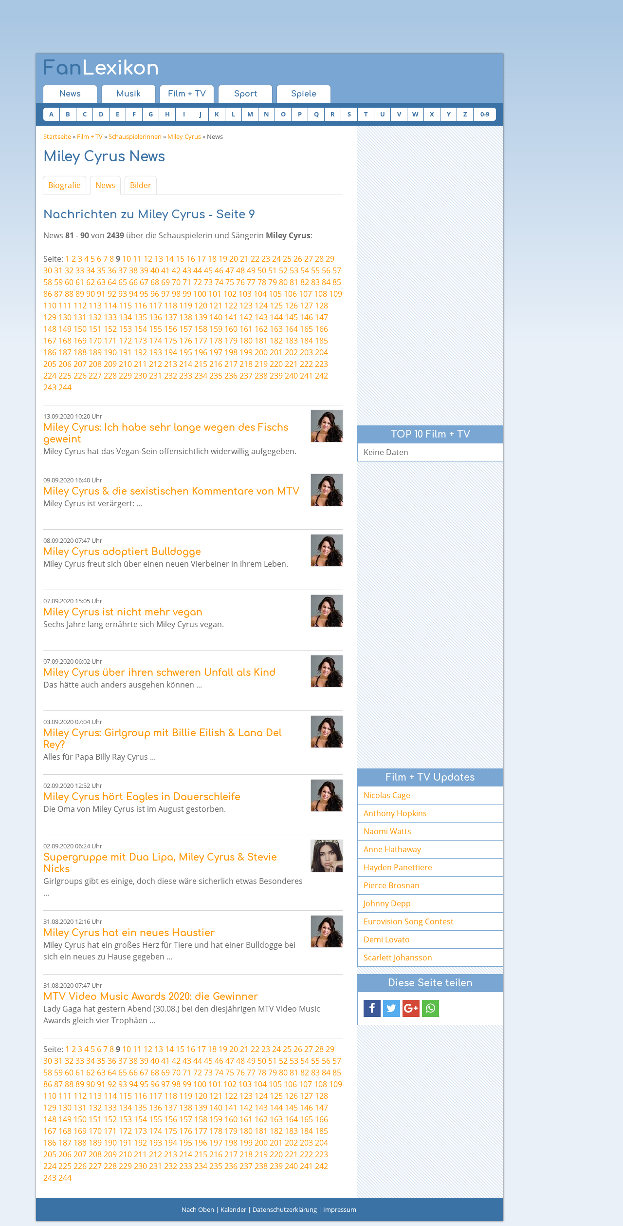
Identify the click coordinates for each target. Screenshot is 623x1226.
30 (47, 270)
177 (200, 340)
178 (215, 340)
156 (170, 329)
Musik (128, 94)
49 (251, 270)
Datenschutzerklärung (285, 1209)
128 (321, 305)
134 (125, 317)
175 (170, 340)
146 (306, 317)
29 (330, 258)
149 (65, 329)
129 (49, 317)
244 (65, 387)
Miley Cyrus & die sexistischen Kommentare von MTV (171, 491)
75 (229, 282)
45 (208, 270)
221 (291, 364)
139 (200, 317)
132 (95, 317)
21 (244, 258)
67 (144, 282)
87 (58, 293)
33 (79, 270)
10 (126, 258)
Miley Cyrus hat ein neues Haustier (129, 933)
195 (185, 352)
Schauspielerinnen (135, 136)
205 (49, 364)
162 (261, 329)
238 (261, 375)
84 (326, 282)
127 (306, 305)
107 (305, 293)
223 (321, 364)
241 (306, 375)
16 (190, 258)
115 (125, 305)
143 (261, 317)
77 (251, 282)
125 (276, 305)
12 (148, 258)
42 (176, 270)
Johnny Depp (387, 903)
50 (261, 270)
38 (133, 270)
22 (255, 258)
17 (201, 258)
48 (240, 270)
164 (291, 329)
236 (231, 375)
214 (185, 364)
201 (276, 352)
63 (101, 282)
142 (246, 317)
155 (155, 329)
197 (215, 352)
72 (197, 282)
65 (122, 282)
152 (110, 329)
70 (176, 282)
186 (49, 352)
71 (187, 282)
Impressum (339, 1209)
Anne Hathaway (392, 849)
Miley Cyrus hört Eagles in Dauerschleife (141, 797)
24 (276, 258)
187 (65, 352)
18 (212, 258)
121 (215, 305)
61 (79, 282)
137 (170, 317)
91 (101, 293)
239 (276, 375)
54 (304, 270)
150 (80, 329)
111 (65, 305)
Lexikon (101, 68)
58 (47, 282)
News (70, 94)
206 (65, 364)
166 (321, 329)
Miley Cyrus (184, 136)
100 (199, 293)
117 (155, 305)
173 (140, 340)
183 (291, 340)
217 (231, 364)
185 (321, 340)
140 (215, 317)
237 (246, 375)
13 (158, 258)
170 (95, 340)
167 (49, 340)
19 (223, 258)
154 (140, 329)
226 (80, 375)
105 (275, 293)
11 (137, 258)
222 (306, 364)
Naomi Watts (387, 831)
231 (155, 375)
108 (320, 293)
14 (169, 258)
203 (306, 352)
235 (215, 375)
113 (95, 305)
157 (185, 329)
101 (214, 293)
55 (315, 270)
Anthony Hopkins (395, 813)
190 (110, 352)
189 (95, 352)
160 (231, 329)
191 (125, 352)
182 (276, 340)
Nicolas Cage (387, 795)
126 (291, 305)
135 (140, 317)
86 (47, 293)
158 (200, 329)
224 (49, 375)
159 (215, 329)
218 (246, 364)
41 (165, 270)
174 (155, 340)
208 (95, 364)
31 (58, 270)
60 (69, 282)
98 (176, 293)
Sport (245, 94)
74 (219, 282)
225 (65, 375)
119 (185, 305)
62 (90, 282)
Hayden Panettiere (398, 867)
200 (261, 352)
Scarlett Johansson (398, 957)
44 (197, 270)
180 (246, 340)
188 (80, 352)
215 (200, 364)
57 (336, 270)
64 (112, 282)
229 (125, 375)
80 (283, 282)
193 (155, 352)
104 (260, 293)
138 (185, 317)
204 (321, 352)
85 (336, 282)
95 (144, 293)
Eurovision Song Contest (409, 921)
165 (306, 329)
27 (308, 258)
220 (276, 364)
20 (233, 258)
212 (155, 364)
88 (69, 293)
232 (170, 375)
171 (110, 340)
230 (140, 375)
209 (110, 364)
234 (200, 375)
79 (272, 282)
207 (80, 364)
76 (240, 282)
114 (110, 305)
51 (272, 270)
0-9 (484, 114)
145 (291, 317)
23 (265, 258)
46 (219, 270)
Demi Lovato (387, 939)
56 (326, 270)
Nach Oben (198, 1209)
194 (170, 352)
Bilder (140, 185)
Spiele (303, 94)
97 (165, 293)
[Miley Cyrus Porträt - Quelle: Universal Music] (327, 426)
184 (306, 340)
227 (95, 375)
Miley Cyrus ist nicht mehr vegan (122, 612)
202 (291, 352)
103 (245, 293)
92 (112, 293)
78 (261, 282)
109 (335, 293)
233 (185, 375)
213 (170, 364)
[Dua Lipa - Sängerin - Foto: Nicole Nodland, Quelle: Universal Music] (327, 856)
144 (276, 317)
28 (319, 258)
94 (133, 293)
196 (200, 352)
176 (185, 340)
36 (112, 270)
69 (165, 282)
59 (58, 282)
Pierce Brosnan (392, 885)
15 (180, 258)
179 (231, 340)
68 (154, 282)
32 (69, 270)
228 (110, 375)
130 (65, 317)
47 (229, 270)
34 (90, 270)
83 (315, 282)
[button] (372, 1008)
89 (79, 293)
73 (208, 282)
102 (230, 293)
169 (80, 340)
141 (231, 317)
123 (246, 305)
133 (110, 317)
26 (297, 258)
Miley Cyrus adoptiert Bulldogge (122, 552)
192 (140, 352)
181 (261, 340)
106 (290, 293)
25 (287, 258)
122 (231, 305)
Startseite (57, 136)
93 (122, 293)
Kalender (233, 1209)
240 (291, 375)
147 (321, 317)
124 (261, 305)
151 (95, 329)
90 (90, 293)
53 (294, 270)
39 (144, 270)
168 (65, 340)
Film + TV (187, 94)
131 (80, 317)
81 (294, 282)
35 (101, 270)
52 (283, 270)
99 (187, 293)
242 (321, 375)
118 (170, 305)
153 (125, 329)
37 (122, 270)
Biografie (64, 185)
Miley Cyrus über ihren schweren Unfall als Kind (159, 673)
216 (215, 364)
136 (155, 317)
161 (246, 329)
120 (200, 305)
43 (187, 270)
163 (276, 329)
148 (49, 329)
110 (49, 305)
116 (140, 305)
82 (304, 282)
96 (154, 293)
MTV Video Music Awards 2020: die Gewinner (150, 997)
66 (133, 282)
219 (261, 364)
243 (49, 387)
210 (125, 364)
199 (246, 352)
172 (125, 340)
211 (140, 364)
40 (154, 270)
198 (231, 352)
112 (80, 305)
